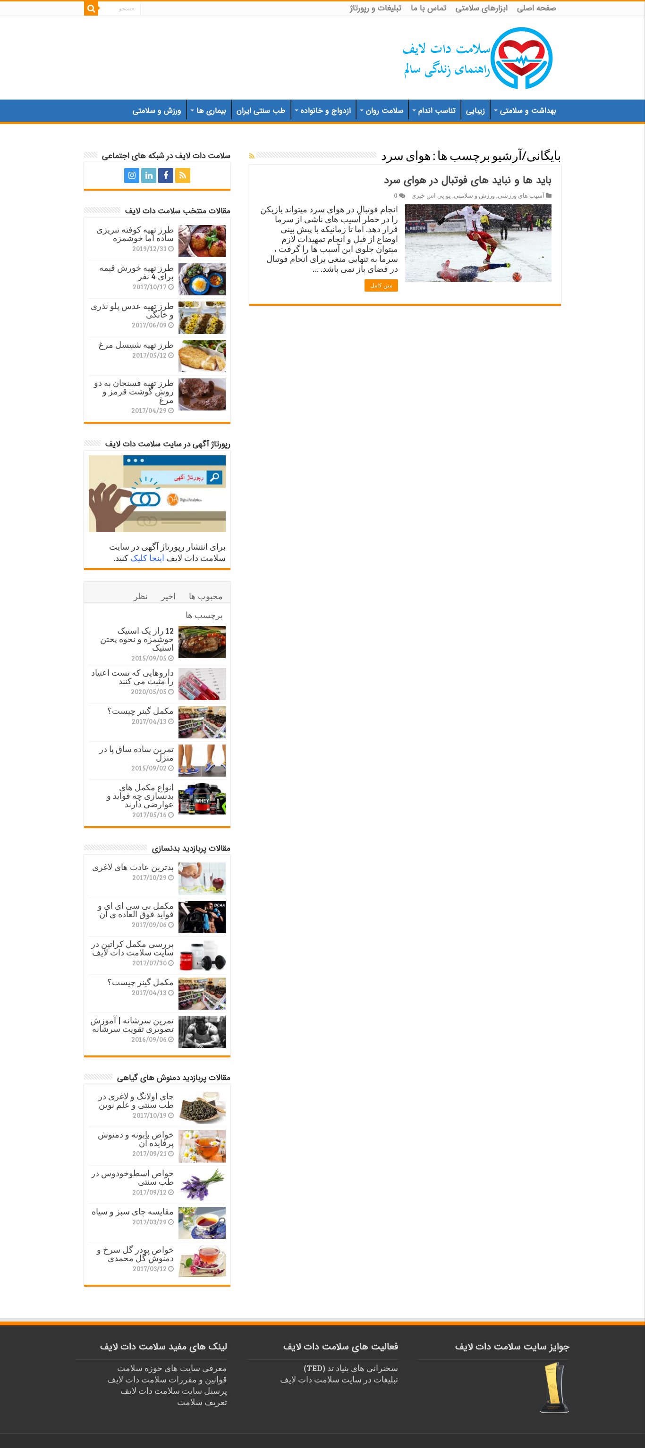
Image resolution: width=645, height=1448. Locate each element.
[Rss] (182, 175)
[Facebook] (165, 175)
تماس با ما (428, 8)
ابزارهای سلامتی (482, 8)
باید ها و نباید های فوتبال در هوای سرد (468, 180)
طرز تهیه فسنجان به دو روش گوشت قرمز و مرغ (134, 391)
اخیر (168, 596)
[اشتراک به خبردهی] (252, 155)
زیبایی (475, 111)
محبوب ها (206, 596)
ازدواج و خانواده (326, 111)
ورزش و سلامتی (157, 111)
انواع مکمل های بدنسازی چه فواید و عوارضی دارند (140, 795)
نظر (141, 596)
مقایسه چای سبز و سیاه (133, 1211)
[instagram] (131, 175)
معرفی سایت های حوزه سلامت (172, 1367)
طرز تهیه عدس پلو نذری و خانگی (132, 310)
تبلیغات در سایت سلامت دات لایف (339, 1379)
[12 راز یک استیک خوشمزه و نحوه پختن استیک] (202, 642)
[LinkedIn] (148, 175)
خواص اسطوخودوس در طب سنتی (132, 1177)
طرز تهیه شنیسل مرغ (136, 344)
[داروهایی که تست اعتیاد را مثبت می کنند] (202, 684)
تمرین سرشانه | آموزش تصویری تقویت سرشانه (132, 1024)
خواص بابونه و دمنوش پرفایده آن (136, 1138)
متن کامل (381, 285)
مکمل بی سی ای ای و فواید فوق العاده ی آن (136, 910)
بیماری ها (211, 111)
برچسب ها (204, 614)
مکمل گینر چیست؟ (140, 710)
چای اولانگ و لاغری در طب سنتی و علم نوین (136, 1100)
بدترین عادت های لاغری (133, 866)
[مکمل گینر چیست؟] (202, 722)
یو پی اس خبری (431, 195)
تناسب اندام (437, 111)
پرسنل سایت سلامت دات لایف (173, 1390)
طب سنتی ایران (261, 111)
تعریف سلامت (202, 1401)
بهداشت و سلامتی (528, 111)
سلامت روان (384, 111)
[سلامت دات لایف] (478, 56)
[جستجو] (91, 8)
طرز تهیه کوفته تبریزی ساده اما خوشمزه (135, 233)
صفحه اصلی (536, 8)
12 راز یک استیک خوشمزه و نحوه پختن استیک (137, 639)
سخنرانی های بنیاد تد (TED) (351, 1367)
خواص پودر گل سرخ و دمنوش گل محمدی (135, 1254)
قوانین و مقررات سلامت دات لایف (167, 1379)
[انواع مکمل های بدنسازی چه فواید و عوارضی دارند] (202, 799)
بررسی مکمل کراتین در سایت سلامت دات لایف (132, 948)
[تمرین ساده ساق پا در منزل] (202, 761)
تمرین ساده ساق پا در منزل (136, 753)
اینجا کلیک (147, 557)
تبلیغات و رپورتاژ (375, 8)
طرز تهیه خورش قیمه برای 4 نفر (136, 272)
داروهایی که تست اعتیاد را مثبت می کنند (132, 676)
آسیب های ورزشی (521, 195)
